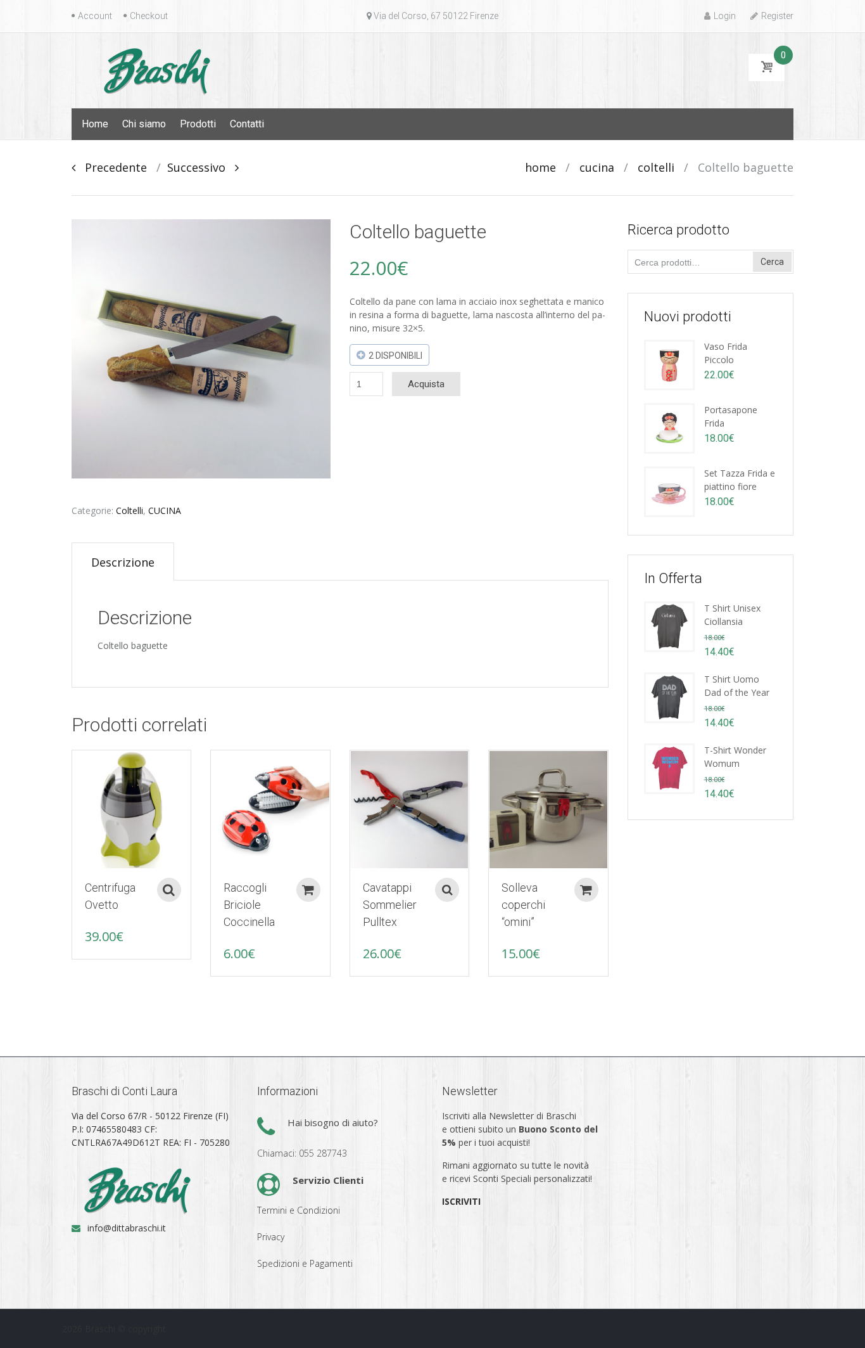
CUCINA (596, 167)
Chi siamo (144, 124)
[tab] (123, 561)
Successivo (201, 167)
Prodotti (198, 124)
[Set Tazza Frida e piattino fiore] (669, 491)
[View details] (131, 809)
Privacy (270, 1237)
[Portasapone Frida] (669, 427)
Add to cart (308, 890)
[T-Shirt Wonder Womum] (669, 768)
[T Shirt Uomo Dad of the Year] (669, 697)
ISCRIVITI (461, 1201)
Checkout (149, 16)
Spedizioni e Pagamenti (305, 1263)
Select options (169, 890)
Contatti (247, 124)
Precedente (111, 167)
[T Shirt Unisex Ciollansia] (669, 626)
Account (95, 16)
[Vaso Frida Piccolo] (669, 364)
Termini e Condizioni (298, 1210)
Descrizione (123, 562)
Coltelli (656, 167)
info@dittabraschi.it (126, 1228)
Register (777, 16)
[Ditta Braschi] (154, 70)
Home (95, 124)
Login (725, 16)
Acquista (426, 384)
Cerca (772, 262)
